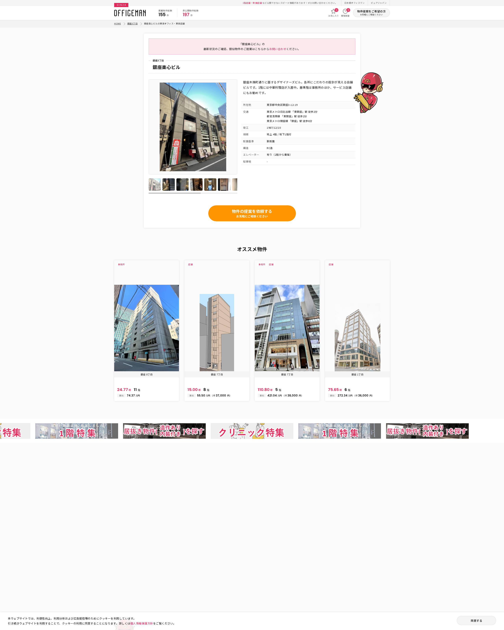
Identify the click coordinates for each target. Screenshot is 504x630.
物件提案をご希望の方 (371, 12)
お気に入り (333, 13)
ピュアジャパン (379, 2)
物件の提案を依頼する (252, 213)
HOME (117, 23)
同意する (476, 621)
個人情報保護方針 (141, 623)
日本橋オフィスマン (354, 2)
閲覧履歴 (345, 13)
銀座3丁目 (132, 23)
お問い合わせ (277, 49)
